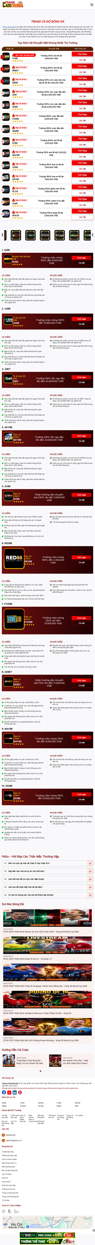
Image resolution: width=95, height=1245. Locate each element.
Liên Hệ (22, 1121)
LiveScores (33, 1121)
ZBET (77, 1106)
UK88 (4, 1103)
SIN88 (4, 1106)
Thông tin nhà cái (52, 1116)
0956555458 (10, 1135)
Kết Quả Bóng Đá (41, 1116)
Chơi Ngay (82, 102)
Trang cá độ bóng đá (10, 1083)
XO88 (59, 1103)
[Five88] (6, 117)
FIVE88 (23, 1106)
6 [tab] (54, 1071)
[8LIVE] (6, 189)
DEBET (59, 1106)
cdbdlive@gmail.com (13, 1140)
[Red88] (6, 129)
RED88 (41, 1103)
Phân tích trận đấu (41, 1122)
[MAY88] (6, 153)
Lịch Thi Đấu (14, 1122)
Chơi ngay (82, 54)
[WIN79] (6, 214)
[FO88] (6, 56)
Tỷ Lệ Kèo (79, 1115)
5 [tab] (52, 1071)
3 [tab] (46, 1071)
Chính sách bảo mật (15, 1116)
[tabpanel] (24, 1061)
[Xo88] (6, 201)
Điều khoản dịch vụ (31, 1117)
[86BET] (6, 69)
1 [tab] (40, 1071)
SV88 (22, 1103)
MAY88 (77, 1103)
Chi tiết (82, 60)
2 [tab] (43, 1071)
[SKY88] (6, 177)
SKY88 (41, 1106)
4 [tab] (49, 1071)
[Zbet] (6, 93)
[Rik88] (6, 81)
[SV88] (6, 141)
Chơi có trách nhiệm (22, 1117)
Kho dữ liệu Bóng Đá (5, 1123)
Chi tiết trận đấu (5, 1116)
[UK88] (6, 165)
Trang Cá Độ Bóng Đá (69, 1117)
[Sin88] (6, 105)
